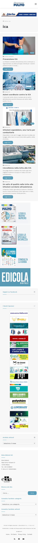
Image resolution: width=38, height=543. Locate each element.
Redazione (7, 92)
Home (6, 21)
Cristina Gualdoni (9, 56)
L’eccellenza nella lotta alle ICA (17, 168)
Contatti (29, 534)
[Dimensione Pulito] (19, 4)
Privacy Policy (22, 534)
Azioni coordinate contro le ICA (17, 94)
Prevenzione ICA (10, 59)
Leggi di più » (8, 69)
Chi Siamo (14, 534)
